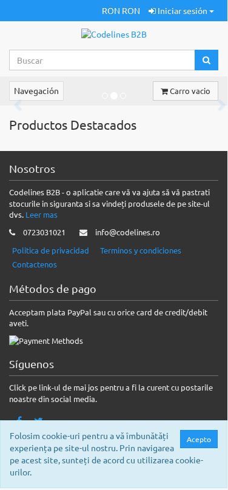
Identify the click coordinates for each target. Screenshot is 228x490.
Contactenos (34, 264)
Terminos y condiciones (140, 250)
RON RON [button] (121, 10)
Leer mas (41, 214)
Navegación (36, 90)
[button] (93, 10)
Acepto (199, 439)
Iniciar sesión (182, 10)
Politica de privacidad (50, 250)
